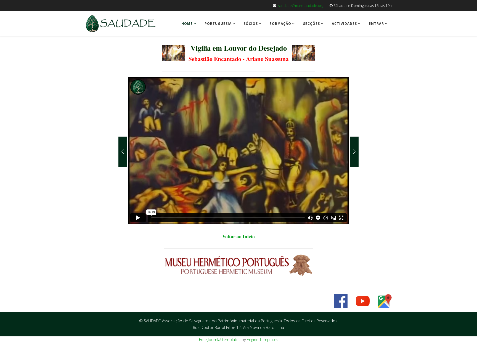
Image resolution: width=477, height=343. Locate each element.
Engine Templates (262, 339)
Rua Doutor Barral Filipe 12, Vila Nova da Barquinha (238, 327)
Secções (311, 23)
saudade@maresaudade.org (300, 5)
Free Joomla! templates (219, 339)
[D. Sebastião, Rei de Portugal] (123, 152)
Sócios (250, 23)
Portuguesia (218, 23)
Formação (280, 23)
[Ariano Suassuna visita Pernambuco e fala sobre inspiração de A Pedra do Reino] (354, 152)
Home (187, 23)
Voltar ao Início (238, 236)
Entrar (376, 23)
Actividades (344, 23)
